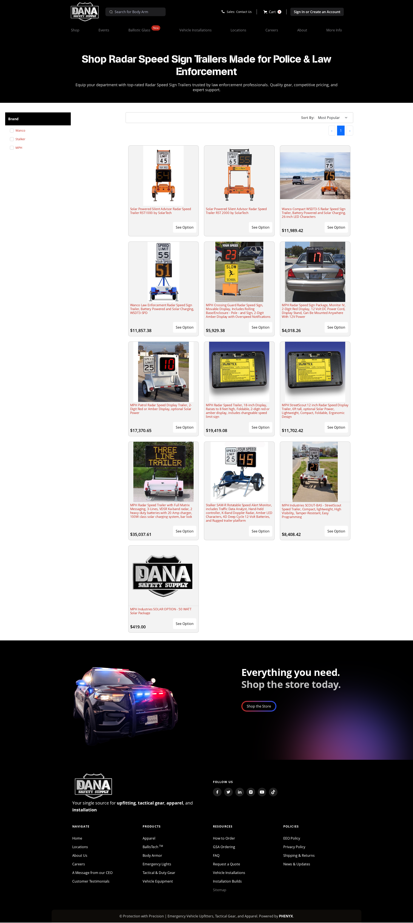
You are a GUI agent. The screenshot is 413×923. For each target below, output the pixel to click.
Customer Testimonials (90, 881)
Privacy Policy (294, 847)
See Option (185, 227)
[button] (272, 12)
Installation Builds (227, 881)
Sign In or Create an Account (317, 11)
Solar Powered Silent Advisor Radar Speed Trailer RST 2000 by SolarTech (236, 211)
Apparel (149, 838)
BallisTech (153, 847)
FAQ (216, 855)
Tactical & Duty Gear (159, 872)
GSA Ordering (224, 847)
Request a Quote (226, 864)
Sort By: (307, 117)
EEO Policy (291, 838)
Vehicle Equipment (158, 881)
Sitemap (219, 890)
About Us (79, 855)
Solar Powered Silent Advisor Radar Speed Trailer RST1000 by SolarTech (160, 211)
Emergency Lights (157, 864)
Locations (80, 847)
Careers (78, 864)
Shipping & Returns (299, 855)
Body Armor (152, 855)
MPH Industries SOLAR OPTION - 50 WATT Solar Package (160, 611)
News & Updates (296, 864)
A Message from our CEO (92, 872)
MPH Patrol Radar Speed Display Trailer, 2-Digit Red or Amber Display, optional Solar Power (161, 409)
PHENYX (286, 916)
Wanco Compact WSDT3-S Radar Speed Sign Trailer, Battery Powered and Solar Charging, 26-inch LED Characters (314, 213)
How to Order (224, 838)
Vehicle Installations (229, 872)
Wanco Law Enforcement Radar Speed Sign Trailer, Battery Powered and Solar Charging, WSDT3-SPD (162, 309)
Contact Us (244, 12)
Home (77, 838)
